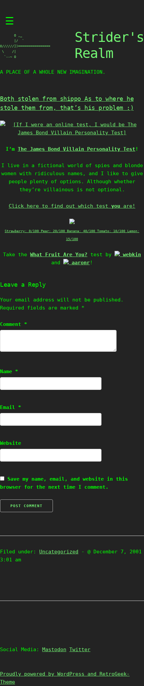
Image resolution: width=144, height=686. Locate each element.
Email (10, 407)
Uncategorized (58, 552)
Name (9, 371)
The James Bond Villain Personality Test (76, 149)
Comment (13, 324)
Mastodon (54, 649)
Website (10, 443)
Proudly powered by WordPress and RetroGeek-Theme (65, 678)
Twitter (79, 649)
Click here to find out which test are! (72, 206)
